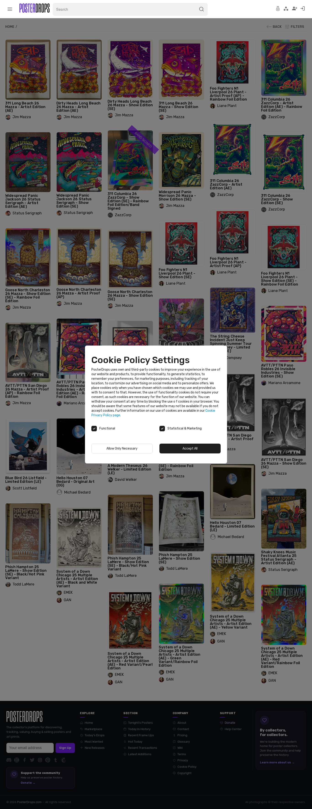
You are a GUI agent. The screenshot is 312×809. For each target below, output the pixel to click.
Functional (107, 428)
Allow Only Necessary (121, 448)
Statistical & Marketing (184, 428)
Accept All (190, 448)
